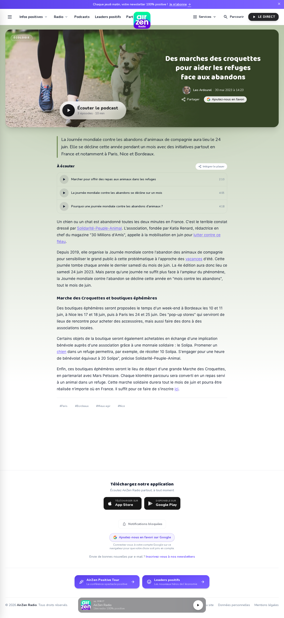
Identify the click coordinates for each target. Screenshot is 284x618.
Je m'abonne (180, 4)
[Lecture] (198, 605)
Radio (58, 17)
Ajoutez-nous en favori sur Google (145, 537)
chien (61, 351)
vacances (193, 259)
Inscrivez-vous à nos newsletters (170, 557)
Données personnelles (234, 605)
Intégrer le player (213, 166)
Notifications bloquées (142, 524)
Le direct (263, 17)
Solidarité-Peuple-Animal (99, 228)
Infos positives (31, 17)
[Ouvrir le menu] (9, 16)
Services (205, 17)
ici (176, 389)
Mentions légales (266, 605)
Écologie (22, 37)
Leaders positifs (108, 17)
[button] (142, 605)
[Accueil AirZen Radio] (142, 16)
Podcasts (82, 17)
